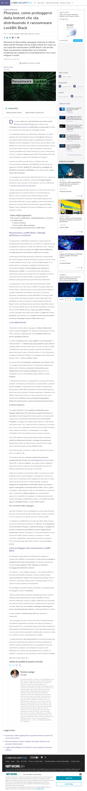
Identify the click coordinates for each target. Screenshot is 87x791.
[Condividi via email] (13, 38)
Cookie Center (75, 761)
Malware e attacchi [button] (65, 3)
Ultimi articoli (40, 3)
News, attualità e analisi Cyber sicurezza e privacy (24, 34)
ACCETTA (69, 778)
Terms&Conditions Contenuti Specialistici (56, 761)
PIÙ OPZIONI (69, 784)
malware (12, 143)
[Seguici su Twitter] (45, 757)
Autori (13, 761)
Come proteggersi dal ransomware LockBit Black (27, 228)
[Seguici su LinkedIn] (42, 757)
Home (5, 34)
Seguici (33, 757)
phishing (36, 121)
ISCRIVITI (79, 299)
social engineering (36, 460)
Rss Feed (24, 761)
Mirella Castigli (8, 67)
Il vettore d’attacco (19, 223)
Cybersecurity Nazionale (52, 3)
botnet (26, 124)
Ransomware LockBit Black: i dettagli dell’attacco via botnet (31, 218)
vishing (26, 572)
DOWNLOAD (78, 40)
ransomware (21, 127)
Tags (17, 761)
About (7, 761)
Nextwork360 (9, 769)
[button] (5, 2)
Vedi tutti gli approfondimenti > (75, 155)
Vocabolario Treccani (43, 720)
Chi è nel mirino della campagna (23, 225)
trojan (45, 430)
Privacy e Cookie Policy (36, 761)
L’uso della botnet (16, 220)
